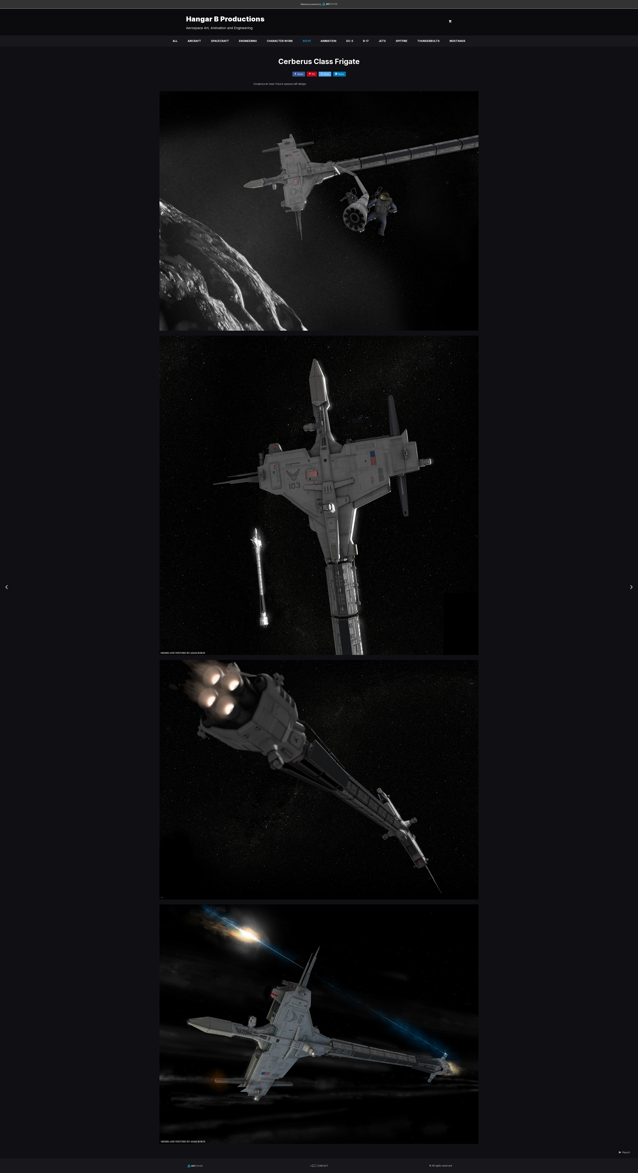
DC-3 (349, 41)
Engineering (248, 41)
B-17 (366, 41)
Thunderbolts (428, 41)
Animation (328, 41)
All (175, 41)
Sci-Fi (307, 41)
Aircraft (194, 41)
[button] (624, 1152)
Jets (382, 41)
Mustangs (457, 41)
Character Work (280, 41)
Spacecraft (220, 41)
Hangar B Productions (225, 19)
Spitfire (401, 41)
